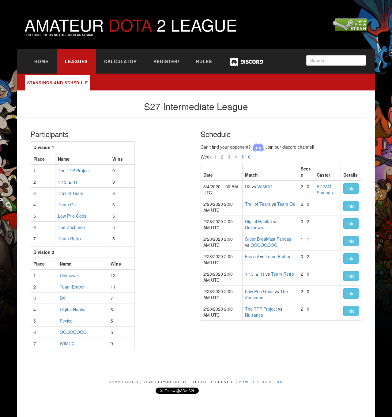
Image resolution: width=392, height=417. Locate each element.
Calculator (120, 61)
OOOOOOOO (73, 332)
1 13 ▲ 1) (67, 182)
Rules (204, 61)
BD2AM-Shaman (325, 189)
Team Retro (69, 238)
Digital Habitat (73, 309)
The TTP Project (74, 170)
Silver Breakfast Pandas (268, 239)
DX (62, 298)
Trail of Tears (70, 193)
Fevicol (67, 321)
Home (41, 61)
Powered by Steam (261, 382)
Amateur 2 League (130, 24)
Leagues (76, 61)
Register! (166, 61)
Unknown (69, 275)
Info (351, 189)
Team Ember (72, 287)
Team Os (67, 204)
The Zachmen (71, 227)
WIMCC (67, 343)
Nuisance (254, 315)
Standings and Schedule (57, 83)
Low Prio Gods (72, 216)
